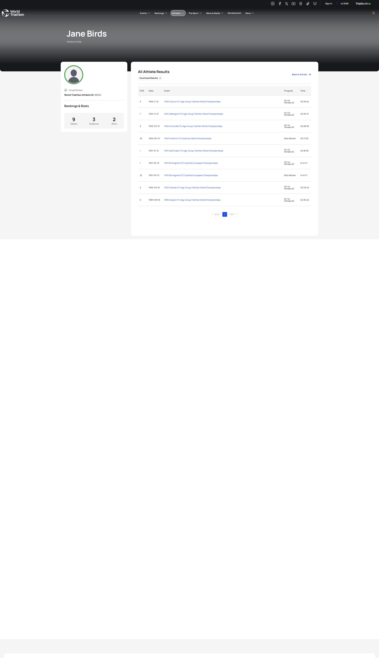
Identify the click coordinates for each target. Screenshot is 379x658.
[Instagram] (272, 4)
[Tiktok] (308, 4)
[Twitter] (286, 4)
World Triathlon (13, 13)
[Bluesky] (315, 4)
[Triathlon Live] (363, 3)
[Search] (373, 13)
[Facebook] (280, 4)
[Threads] (300, 4)
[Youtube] (293, 3)
